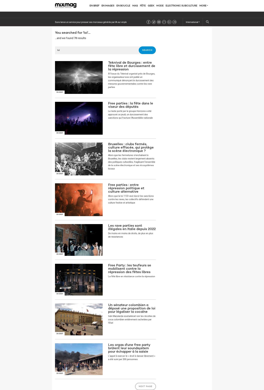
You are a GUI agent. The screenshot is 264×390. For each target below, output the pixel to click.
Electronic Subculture (181, 6)
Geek (151, 6)
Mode (159, 6)
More (203, 6)
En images (107, 6)
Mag (135, 6)
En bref (94, 6)
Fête (143, 6)
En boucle (123, 6)
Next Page (145, 386)
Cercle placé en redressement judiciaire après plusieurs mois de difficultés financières (96, 22)
